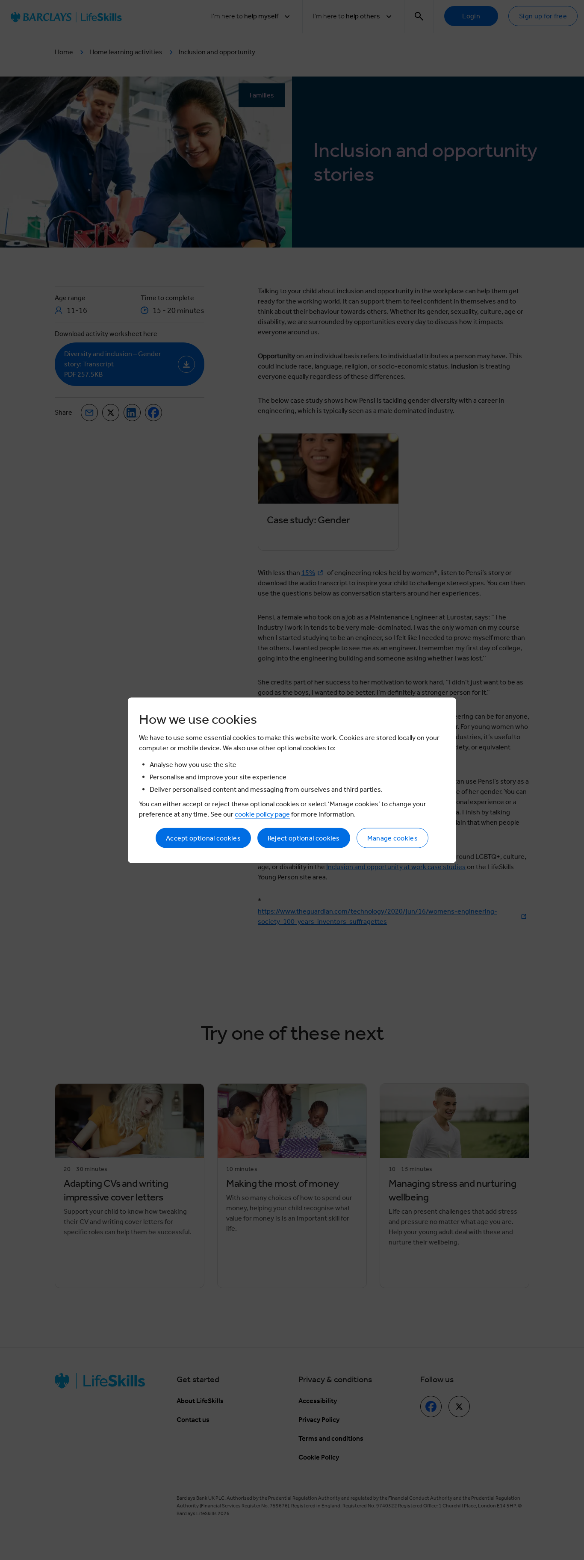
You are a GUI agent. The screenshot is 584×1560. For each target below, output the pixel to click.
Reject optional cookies (304, 838)
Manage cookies (392, 838)
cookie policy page (262, 814)
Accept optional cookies (203, 838)
